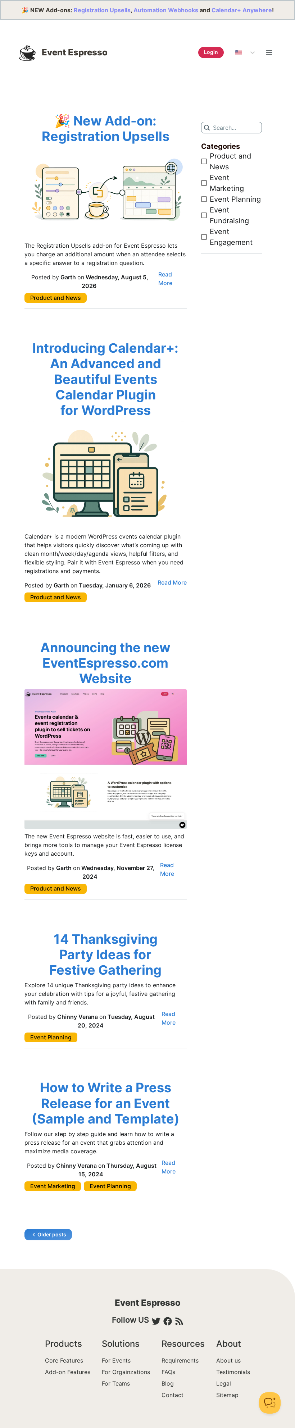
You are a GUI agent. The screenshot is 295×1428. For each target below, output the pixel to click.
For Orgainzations (126, 1372)
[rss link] (179, 1321)
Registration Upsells (102, 10)
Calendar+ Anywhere (242, 10)
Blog (168, 1383)
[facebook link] (167, 1321)
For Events (116, 1360)
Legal (223, 1383)
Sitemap (227, 1395)
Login (211, 52)
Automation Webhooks (165, 10)
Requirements (180, 1360)
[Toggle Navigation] (269, 52)
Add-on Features (67, 1372)
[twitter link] (156, 1321)
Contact (172, 1395)
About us (228, 1360)
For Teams (116, 1383)
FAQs (168, 1372)
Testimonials (233, 1372)
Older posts (51, 1234)
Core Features (64, 1360)
